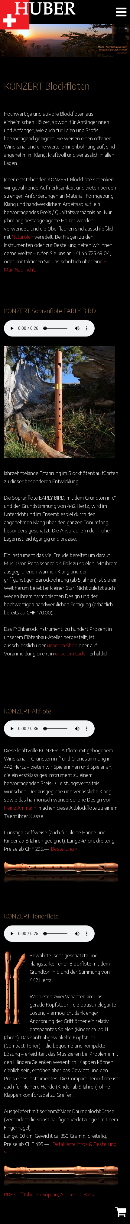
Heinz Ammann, (20, 807)
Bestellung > (64, 848)
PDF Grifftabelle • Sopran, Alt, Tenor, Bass (49, 1194)
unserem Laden (71, 653)
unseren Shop (62, 645)
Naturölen (22, 236)
